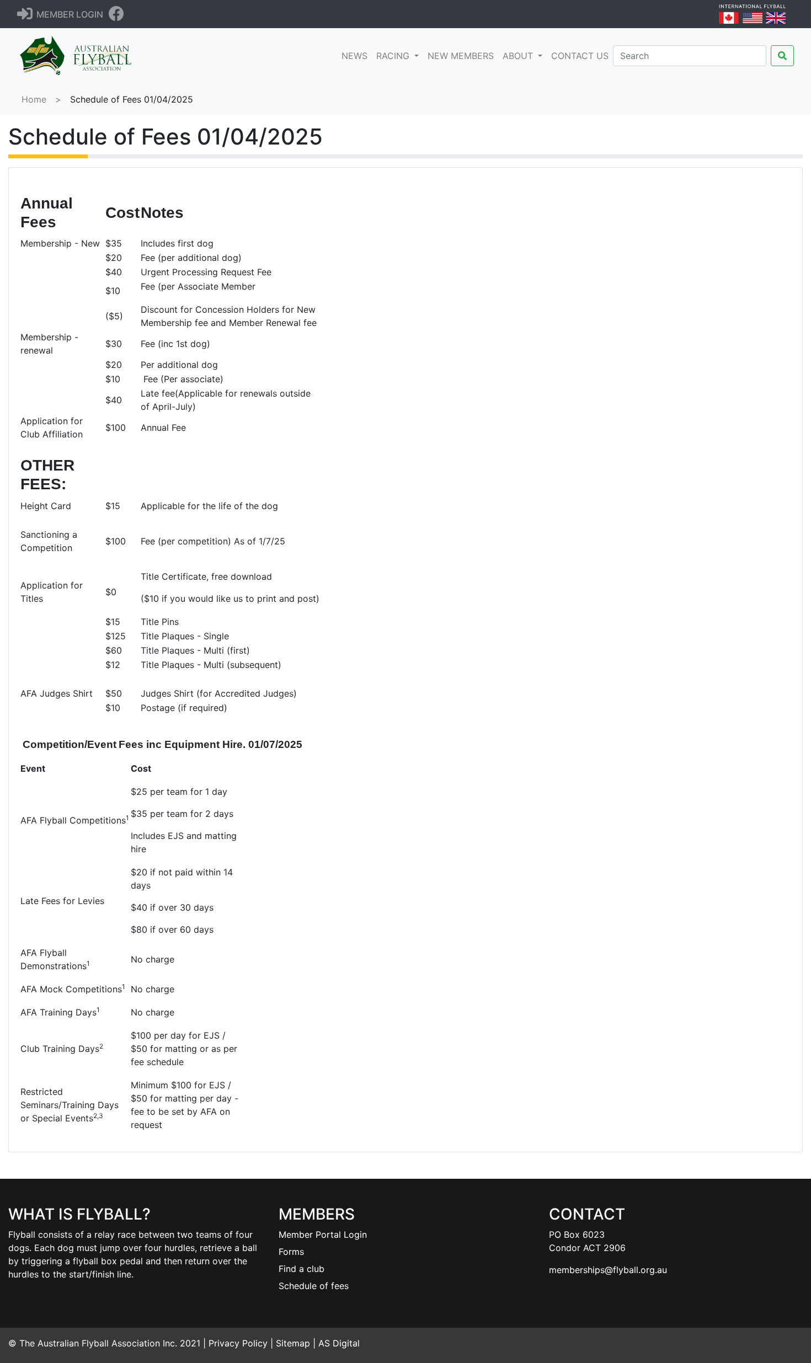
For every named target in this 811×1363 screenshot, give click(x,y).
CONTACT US (580, 55)
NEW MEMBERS (461, 55)
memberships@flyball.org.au (608, 1269)
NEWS (357, 55)
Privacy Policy (238, 1343)
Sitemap (293, 1343)
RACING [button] (394, 55)
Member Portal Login (323, 1234)
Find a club (301, 1268)
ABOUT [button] (519, 55)
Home (34, 99)
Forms (291, 1251)
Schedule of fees (314, 1285)
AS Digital (339, 1343)
